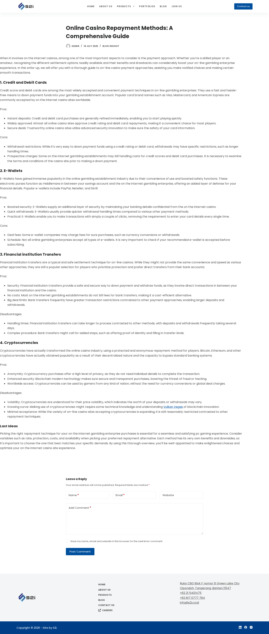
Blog (163, 6)
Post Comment (80, 551)
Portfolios (147, 6)
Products (124, 6)
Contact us (243, 6)
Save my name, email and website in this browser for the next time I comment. (116, 541)
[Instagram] (251, 627)
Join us (176, 6)
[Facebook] (245, 627)
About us (105, 6)
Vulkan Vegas (173, 407)
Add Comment (80, 508)
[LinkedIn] (240, 627)
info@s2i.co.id (189, 602)
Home (91, 6)
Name (74, 495)
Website (168, 495)
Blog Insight (110, 46)
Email (120, 495)
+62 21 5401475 (190, 593)
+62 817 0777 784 (192, 598)
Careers (107, 610)
